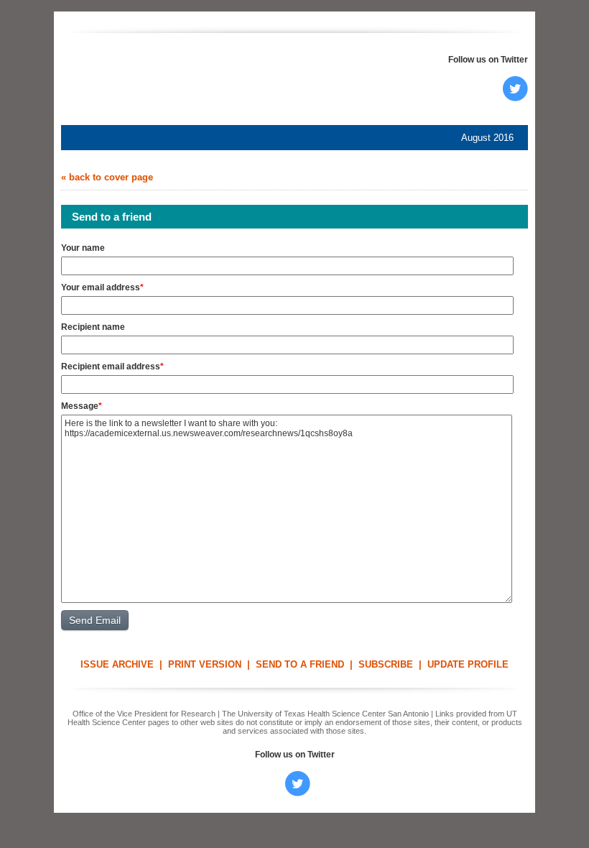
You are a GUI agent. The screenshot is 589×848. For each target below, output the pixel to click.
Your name (83, 248)
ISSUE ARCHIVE (117, 664)
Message (79, 406)
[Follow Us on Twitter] (515, 97)
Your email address (100, 287)
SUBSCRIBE (385, 664)
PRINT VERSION (204, 664)
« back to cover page (107, 177)
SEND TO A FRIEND (300, 664)
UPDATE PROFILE (468, 664)
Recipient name (93, 327)
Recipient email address (110, 366)
